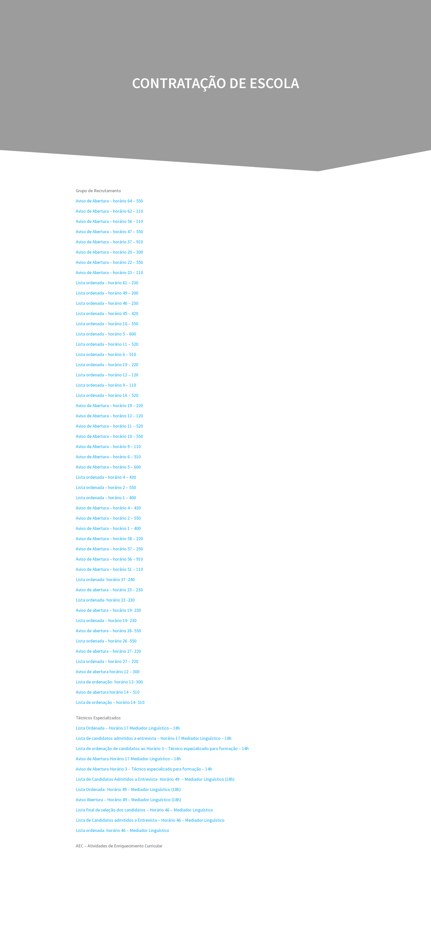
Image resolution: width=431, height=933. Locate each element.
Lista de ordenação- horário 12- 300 (109, 682)
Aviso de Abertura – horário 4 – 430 (108, 508)
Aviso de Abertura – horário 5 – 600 (108, 467)
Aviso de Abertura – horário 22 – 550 (109, 262)
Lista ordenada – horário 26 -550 (106, 641)
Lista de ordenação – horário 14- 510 (110, 702)
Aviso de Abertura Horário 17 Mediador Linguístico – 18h (128, 759)
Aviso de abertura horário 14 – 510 (107, 692)
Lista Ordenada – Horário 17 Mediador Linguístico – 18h (128, 728)
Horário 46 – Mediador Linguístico (181, 810)
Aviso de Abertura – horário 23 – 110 (109, 272)
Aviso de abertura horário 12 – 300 (107, 671)
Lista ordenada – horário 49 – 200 (107, 293)
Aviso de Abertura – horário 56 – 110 (109, 221)
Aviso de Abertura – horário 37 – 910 (109, 242)
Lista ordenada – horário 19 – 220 (107, 364)
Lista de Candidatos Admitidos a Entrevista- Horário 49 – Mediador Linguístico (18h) (155, 779)
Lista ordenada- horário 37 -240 (105, 579)
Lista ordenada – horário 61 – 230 (107, 283)
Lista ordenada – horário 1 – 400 (106, 497)
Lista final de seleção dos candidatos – (112, 810)
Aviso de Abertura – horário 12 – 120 (109, 416)
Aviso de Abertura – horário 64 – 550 (109, 201)
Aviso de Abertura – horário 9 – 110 (108, 446)
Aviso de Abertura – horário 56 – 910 (109, 559)
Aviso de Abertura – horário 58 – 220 (109, 538)
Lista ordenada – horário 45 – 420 (107, 313)
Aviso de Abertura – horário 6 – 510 (108, 457)
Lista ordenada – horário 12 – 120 (107, 375)
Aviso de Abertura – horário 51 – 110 (109, 569)
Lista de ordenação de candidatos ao (110, 748)
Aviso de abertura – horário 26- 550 (108, 630)
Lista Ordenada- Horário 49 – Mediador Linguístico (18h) (128, 789)
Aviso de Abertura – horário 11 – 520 (109, 426)
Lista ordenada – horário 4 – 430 (106, 477)
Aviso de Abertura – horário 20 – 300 (109, 252)
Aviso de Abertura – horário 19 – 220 (109, 405)
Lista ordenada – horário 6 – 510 (106, 354)
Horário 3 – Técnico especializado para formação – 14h (197, 748)
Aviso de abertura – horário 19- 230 (108, 610)
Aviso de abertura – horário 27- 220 (108, 651)
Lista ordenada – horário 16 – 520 (107, 395)
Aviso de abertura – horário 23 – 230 (109, 590)
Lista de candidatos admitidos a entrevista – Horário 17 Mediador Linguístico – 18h (153, 738)
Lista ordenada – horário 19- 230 (106, 620)
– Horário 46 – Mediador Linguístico (191, 820)
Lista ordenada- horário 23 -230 (105, 600)
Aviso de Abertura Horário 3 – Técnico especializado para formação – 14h (144, 769)
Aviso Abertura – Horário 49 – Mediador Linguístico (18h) (128, 799)
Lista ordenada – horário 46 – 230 (107, 303)
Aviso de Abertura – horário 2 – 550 (108, 518)
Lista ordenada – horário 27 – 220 (107, 661)
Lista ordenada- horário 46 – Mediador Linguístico (122, 830)
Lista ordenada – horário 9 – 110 (106, 385)
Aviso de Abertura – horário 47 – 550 (109, 231)
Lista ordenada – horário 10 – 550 (107, 323)
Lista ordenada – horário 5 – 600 (106, 334)
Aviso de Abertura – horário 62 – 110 (109, 211)
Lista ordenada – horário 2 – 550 (106, 487)
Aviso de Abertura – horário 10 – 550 (109, 436)
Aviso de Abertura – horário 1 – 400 (108, 528)
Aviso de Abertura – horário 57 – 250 (109, 549)
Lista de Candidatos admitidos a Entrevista (117, 820)
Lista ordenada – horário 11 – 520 (107, 344)
